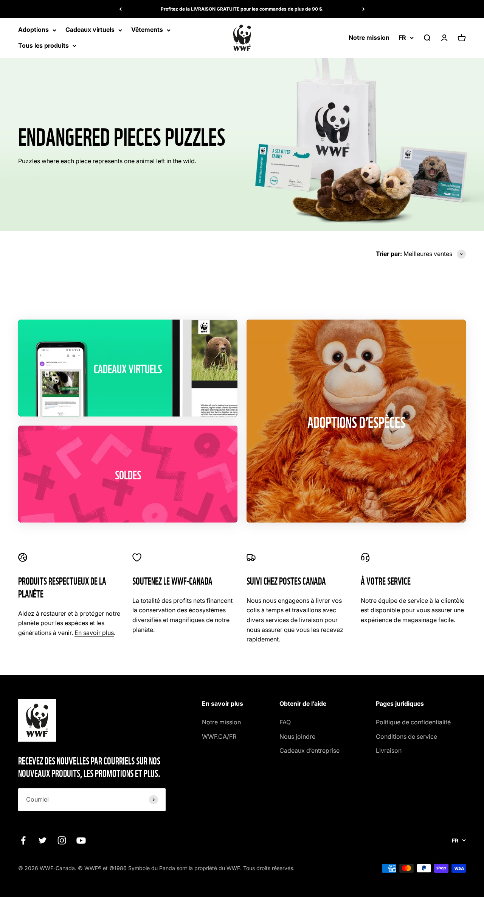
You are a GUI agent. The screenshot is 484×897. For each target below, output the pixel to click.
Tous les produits (43, 45)
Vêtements (147, 30)
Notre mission (369, 37)
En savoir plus (94, 632)
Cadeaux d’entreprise (309, 750)
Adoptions (33, 30)
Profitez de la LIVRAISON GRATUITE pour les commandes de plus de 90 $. (242, 9)
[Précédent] (120, 9)
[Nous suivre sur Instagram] (62, 840)
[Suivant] (363, 9)
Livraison (389, 750)
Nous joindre (297, 736)
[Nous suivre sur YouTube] (81, 840)
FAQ (285, 722)
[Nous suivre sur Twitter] (42, 840)
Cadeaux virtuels (90, 30)
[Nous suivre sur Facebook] (23, 840)
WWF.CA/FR (219, 736)
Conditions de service (406, 736)
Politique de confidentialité (413, 722)
